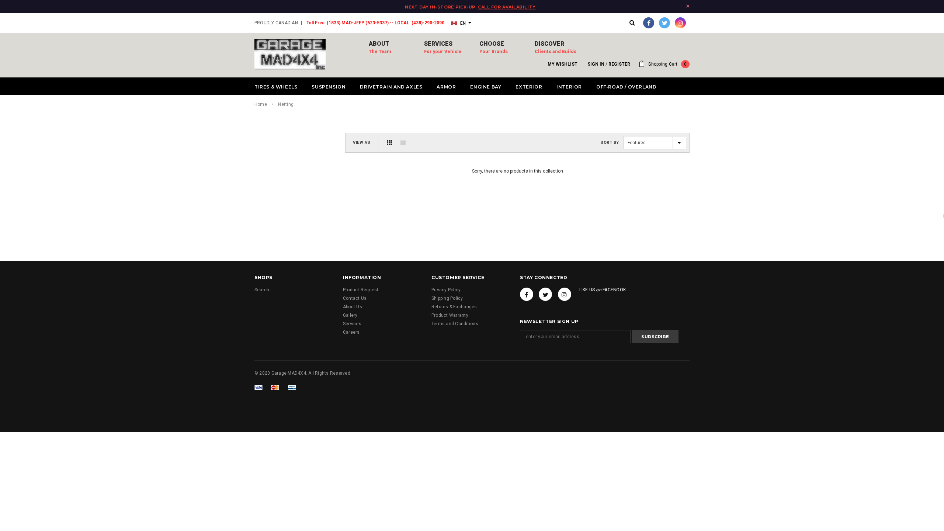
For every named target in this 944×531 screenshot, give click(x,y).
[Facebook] (648, 22)
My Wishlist (562, 64)
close (688, 6)
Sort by (609, 142)
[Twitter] (664, 22)
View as (362, 142)
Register (619, 64)
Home (260, 104)
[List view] (403, 142)
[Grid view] (389, 142)
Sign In (595, 64)
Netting (286, 104)
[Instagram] (680, 22)
